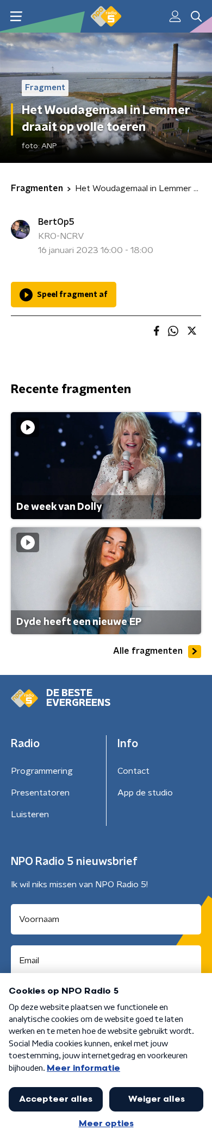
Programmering (42, 771)
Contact (133, 771)
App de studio (145, 792)
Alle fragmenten (148, 651)
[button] (16, 17)
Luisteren (30, 814)
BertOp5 (56, 222)
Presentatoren (40, 792)
